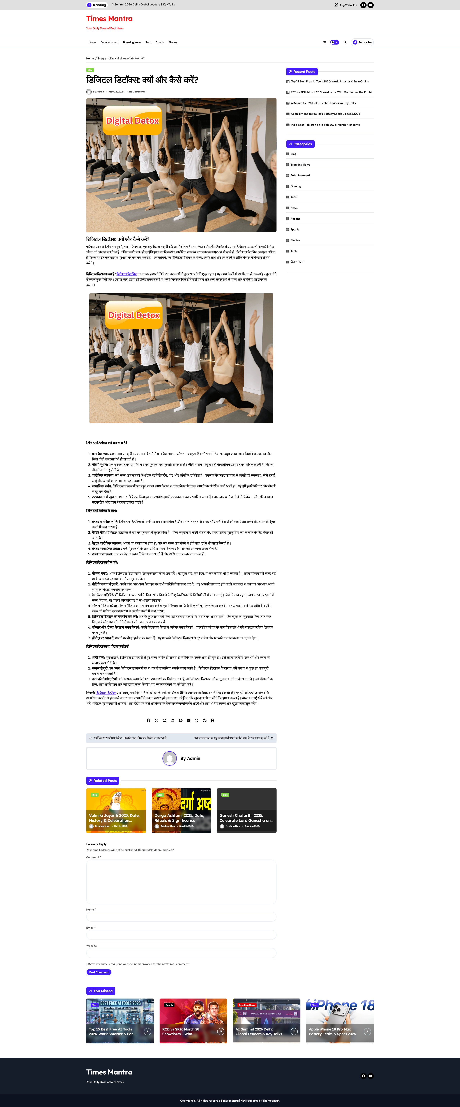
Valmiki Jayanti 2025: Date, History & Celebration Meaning (114, 820)
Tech (148, 42)
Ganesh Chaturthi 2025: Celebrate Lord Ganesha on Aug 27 (245, 820)
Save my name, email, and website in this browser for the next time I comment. (139, 964)
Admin (193, 758)
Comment (93, 857)
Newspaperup (249, 1100)
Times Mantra (109, 18)
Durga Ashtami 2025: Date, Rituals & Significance (179, 818)
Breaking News (132, 42)
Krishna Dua (102, 826)
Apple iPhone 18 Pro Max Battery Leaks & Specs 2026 (325, 113)
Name (91, 909)
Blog (90, 69)
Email (90, 927)
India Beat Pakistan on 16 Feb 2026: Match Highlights (325, 124)
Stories (173, 42)
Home (92, 42)
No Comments (137, 91)
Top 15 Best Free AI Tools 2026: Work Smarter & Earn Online (330, 81)
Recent (295, 218)
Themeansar (271, 1100)
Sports (160, 42)
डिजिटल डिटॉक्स (126, 274)
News (294, 208)
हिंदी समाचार (297, 262)
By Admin (98, 91)
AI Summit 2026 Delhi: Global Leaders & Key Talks (323, 103)
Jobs (294, 197)
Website (91, 946)
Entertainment (109, 42)
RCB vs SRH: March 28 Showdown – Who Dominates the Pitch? (331, 92)
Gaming (296, 186)
